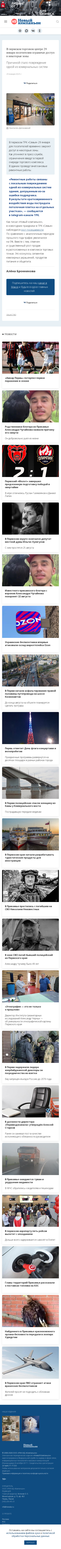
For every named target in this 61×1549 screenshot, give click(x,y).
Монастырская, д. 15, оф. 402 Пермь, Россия (13, 1497)
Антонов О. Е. (23, 1494)
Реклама (5, 1519)
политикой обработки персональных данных (33, 1534)
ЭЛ (9, 1465)
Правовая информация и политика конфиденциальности (25, 1473)
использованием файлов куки (23, 1533)
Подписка (6, 1524)
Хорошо (30, 1542)
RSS (3, 1521)
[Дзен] (20, 30)
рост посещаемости (32, 229)
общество (11, 315)
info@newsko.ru (8, 1507)
